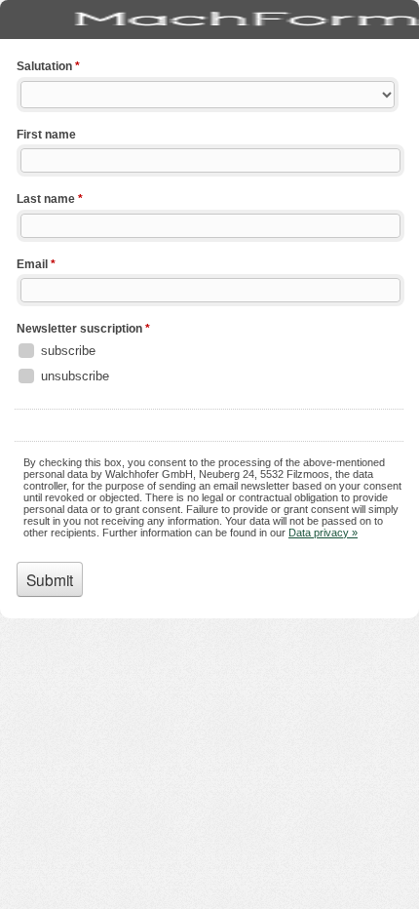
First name (46, 134)
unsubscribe (75, 376)
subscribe (68, 350)
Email (36, 264)
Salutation (48, 66)
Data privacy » (323, 532)
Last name (50, 199)
